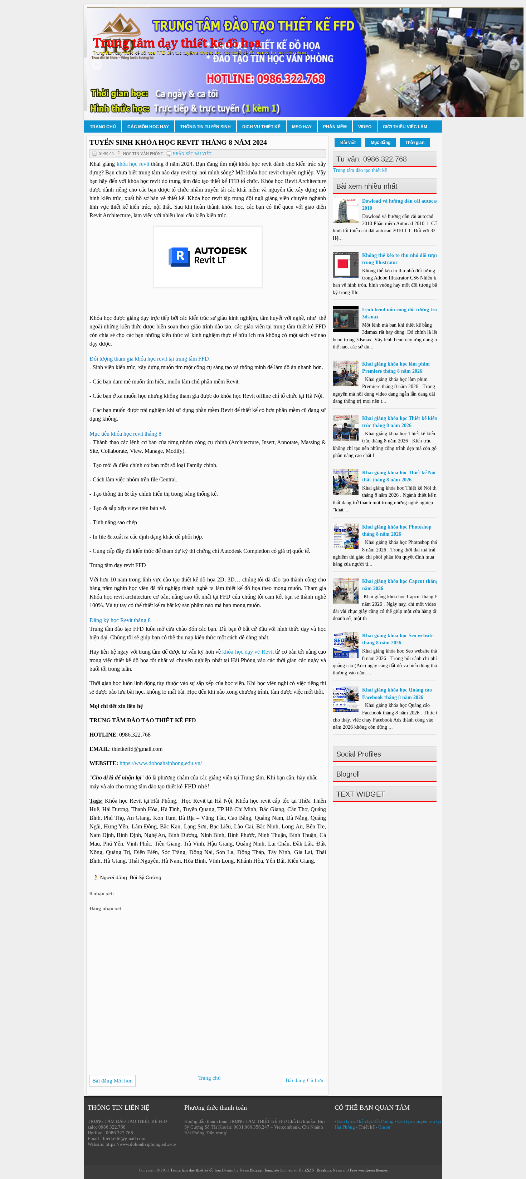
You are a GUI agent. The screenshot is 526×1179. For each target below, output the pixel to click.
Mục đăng (380, 142)
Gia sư (384, 1127)
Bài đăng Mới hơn (112, 1081)
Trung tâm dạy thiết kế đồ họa (177, 43)
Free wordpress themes (369, 1170)
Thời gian (414, 142)
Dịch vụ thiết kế (261, 126)
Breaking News (329, 1170)
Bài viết (348, 142)
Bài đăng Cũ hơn (304, 1080)
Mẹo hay (302, 126)
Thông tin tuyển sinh (205, 126)
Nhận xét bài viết (192, 154)
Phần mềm (335, 126)
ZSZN (310, 1170)
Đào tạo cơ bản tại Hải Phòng (365, 1121)
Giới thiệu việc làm (405, 126)
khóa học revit (133, 164)
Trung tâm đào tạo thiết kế (360, 170)
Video (364, 126)
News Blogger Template (259, 1170)
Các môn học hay (148, 126)
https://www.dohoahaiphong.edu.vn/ (161, 763)
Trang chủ (103, 126)
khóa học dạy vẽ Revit (248, 652)
